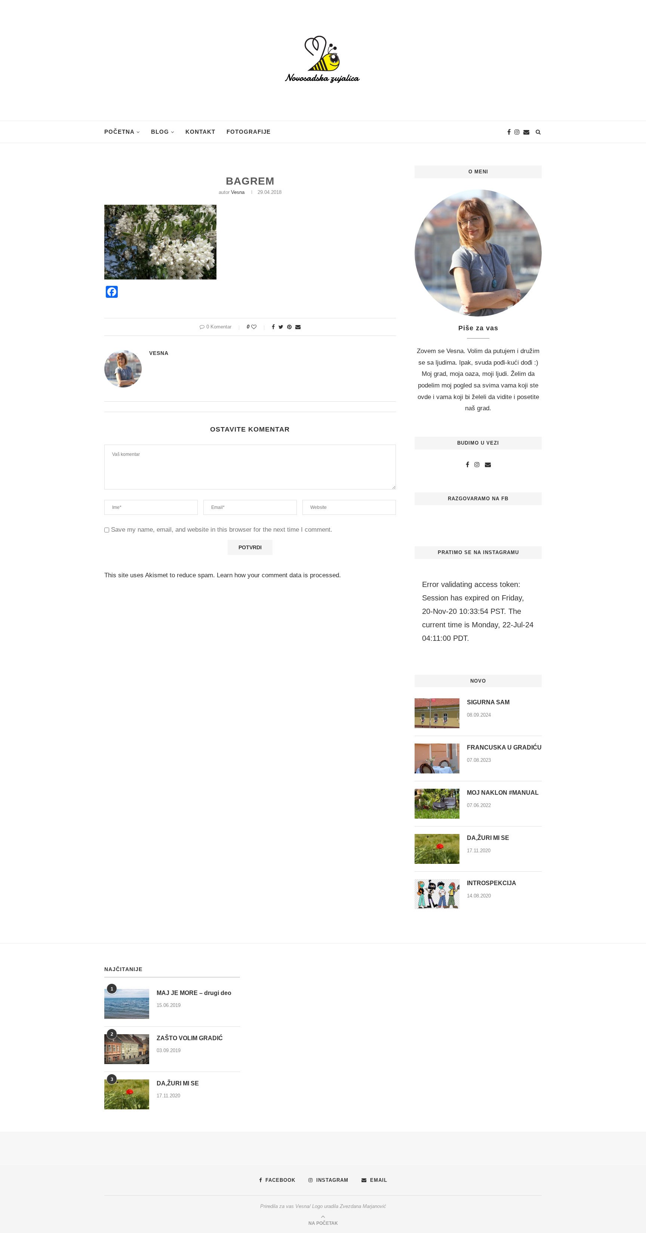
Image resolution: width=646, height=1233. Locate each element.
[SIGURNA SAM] (437, 713)
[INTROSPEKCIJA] (437, 894)
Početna (119, 132)
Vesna (237, 192)
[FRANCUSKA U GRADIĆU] (437, 758)
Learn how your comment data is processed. (279, 575)
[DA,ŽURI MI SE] (437, 849)
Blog (160, 132)
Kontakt (200, 132)
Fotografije (249, 132)
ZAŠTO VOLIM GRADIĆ (190, 1038)
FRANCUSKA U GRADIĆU (504, 747)
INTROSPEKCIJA (491, 883)
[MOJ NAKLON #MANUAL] (437, 804)
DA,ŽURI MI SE (488, 838)
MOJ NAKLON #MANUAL (503, 792)
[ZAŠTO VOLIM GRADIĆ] (126, 1049)
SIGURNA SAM (488, 702)
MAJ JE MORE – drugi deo (194, 993)
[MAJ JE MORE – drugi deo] (126, 1004)
